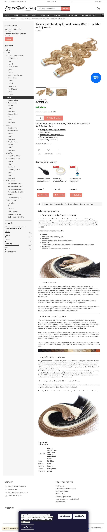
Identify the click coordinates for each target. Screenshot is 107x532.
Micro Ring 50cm (14, 159)
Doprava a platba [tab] (86, 204)
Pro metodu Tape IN (15, 186)
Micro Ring (9, 153)
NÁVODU (82, 328)
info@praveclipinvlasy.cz (17, 486)
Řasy (9, 206)
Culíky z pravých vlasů (16, 56)
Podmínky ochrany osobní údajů (67, 499)
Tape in (8, 97)
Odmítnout (65, 516)
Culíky (8, 53)
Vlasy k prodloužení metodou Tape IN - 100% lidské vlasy (52, 453)
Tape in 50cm (13, 103)
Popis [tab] (38, 204)
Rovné (11, 61)
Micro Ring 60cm (14, 170)
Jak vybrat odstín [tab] (56, 204)
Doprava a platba (62, 491)
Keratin (8, 125)
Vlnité (11, 64)
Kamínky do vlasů (14, 214)
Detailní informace (42, 144)
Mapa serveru (61, 502)
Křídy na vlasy (13, 211)
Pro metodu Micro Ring (16, 192)
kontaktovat (69, 385)
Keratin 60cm (13, 142)
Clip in (8, 50)
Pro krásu (11, 203)
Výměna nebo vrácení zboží (66, 489)
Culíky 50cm (13, 58)
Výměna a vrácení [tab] (71, 204)
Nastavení (27, 527)
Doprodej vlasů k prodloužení (15, 33)
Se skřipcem (12, 89)
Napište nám (51, 2)
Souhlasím (79, 516)
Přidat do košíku (55, 118)
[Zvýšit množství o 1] (43, 117)
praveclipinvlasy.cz (15, 495)
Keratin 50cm (13, 131)
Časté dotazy (60, 494)
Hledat (65, 8)
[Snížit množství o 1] (43, 119)
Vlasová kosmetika (15, 198)
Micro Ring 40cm (14, 156)
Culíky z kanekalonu (15, 75)
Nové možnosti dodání (13, 29)
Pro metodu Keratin (15, 189)
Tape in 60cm (13, 114)
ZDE (42, 227)
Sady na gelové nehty (16, 217)
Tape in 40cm (13, 100)
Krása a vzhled (11, 200)
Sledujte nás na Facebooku (18, 492)
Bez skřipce (12, 78)
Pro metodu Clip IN (14, 184)
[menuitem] (7, 15)
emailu (68, 377)
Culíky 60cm (13, 67)
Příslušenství (10, 181)
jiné (6, 248)
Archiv (9, 39)
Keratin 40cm (13, 128)
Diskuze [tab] (45, 204)
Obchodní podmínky (63, 497)
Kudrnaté (12, 86)
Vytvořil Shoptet (96, 528)
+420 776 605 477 (14, 489)
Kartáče (11, 195)
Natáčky (11, 209)
